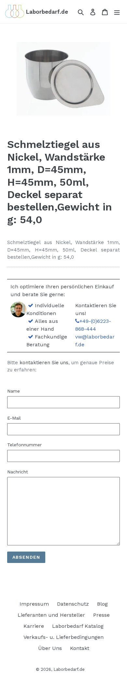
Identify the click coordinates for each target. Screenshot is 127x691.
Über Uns (50, 648)
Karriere (33, 626)
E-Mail (14, 418)
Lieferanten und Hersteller (51, 615)
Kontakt (79, 648)
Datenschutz (73, 604)
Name (13, 391)
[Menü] (117, 12)
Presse (101, 615)
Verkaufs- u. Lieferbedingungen (63, 637)
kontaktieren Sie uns (44, 363)
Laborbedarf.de (69, 669)
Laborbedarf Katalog (78, 626)
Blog (102, 604)
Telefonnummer (24, 444)
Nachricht (17, 471)
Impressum (34, 604)
